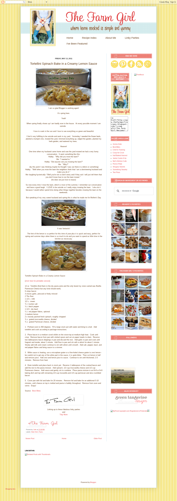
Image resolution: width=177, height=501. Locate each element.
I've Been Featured (77, 43)
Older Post (98, 438)
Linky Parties (132, 37)
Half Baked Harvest (120, 155)
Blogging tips (10, 489)
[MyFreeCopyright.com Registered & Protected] (129, 411)
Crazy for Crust (118, 153)
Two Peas (116, 172)
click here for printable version (37, 281)
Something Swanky (120, 170)
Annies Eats (117, 144)
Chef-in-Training (119, 150)
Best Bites (36, 391)
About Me (110, 37)
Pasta (41, 432)
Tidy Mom (64, 415)
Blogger (93, 482)
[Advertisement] (75, 466)
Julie (35, 429)
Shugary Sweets (119, 167)
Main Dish (34, 432)
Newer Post (30, 438)
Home (70, 37)
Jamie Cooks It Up (119, 158)
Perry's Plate (117, 164)
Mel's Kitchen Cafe (120, 161)
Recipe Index (89, 37)
